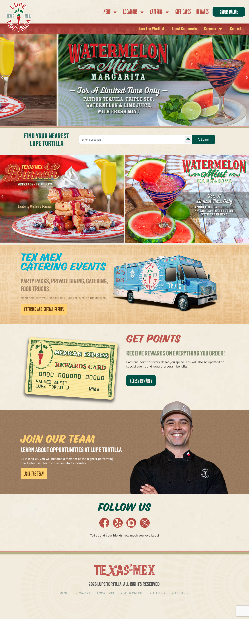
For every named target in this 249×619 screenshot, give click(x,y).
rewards (83, 593)
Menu (107, 12)
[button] (2, 77)
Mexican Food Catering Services (180, 602)
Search (205, 139)
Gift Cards (183, 12)
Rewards (202, 12)
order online (132, 593)
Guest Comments (184, 29)
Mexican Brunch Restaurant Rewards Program (110, 602)
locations (105, 593)
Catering (156, 12)
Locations (130, 12)
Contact (236, 29)
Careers (210, 29)
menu (63, 593)
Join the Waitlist (152, 29)
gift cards (181, 593)
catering (157, 593)
